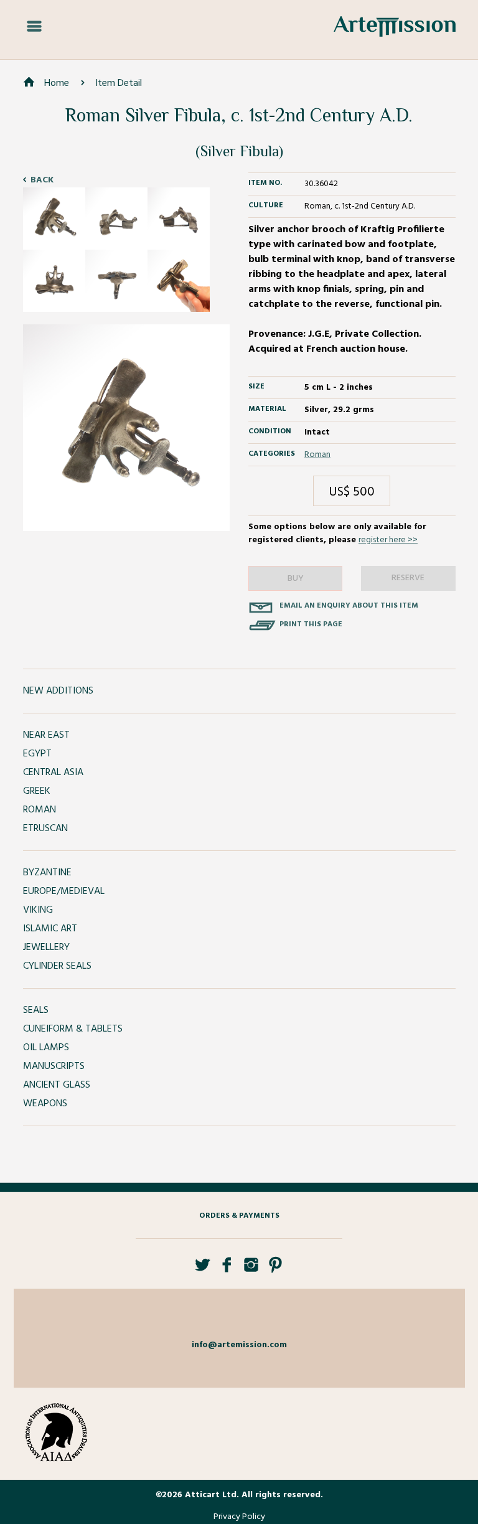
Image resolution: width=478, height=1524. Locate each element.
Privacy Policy (239, 1517)
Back (42, 180)
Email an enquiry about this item (348, 606)
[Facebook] (227, 1270)
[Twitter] (202, 1270)
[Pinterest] (275, 1270)
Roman (317, 455)
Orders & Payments (239, 1216)
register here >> (388, 540)
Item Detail (118, 83)
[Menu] (34, 27)
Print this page (310, 624)
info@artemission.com (239, 1345)
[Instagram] (251, 1270)
